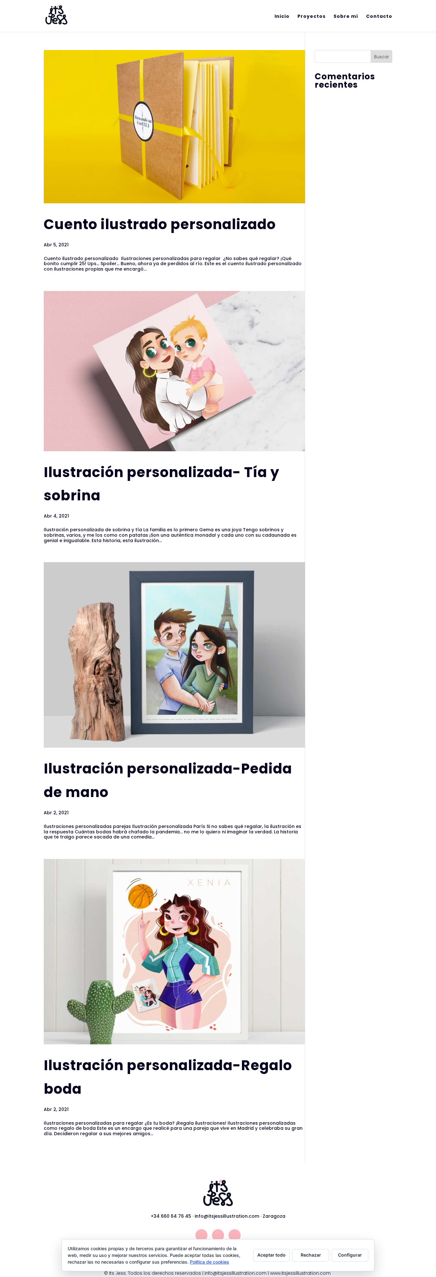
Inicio (281, 16)
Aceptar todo (271, 1255)
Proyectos (311, 16)
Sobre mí (346, 16)
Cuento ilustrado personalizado (160, 224)
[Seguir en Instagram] (201, 1235)
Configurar (350, 1255)
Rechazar (311, 1255)
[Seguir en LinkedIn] (235, 1235)
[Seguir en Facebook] (218, 1235)
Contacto (379, 16)
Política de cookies (209, 1262)
